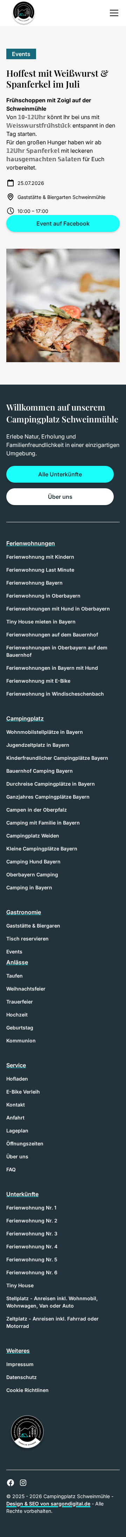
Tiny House (20, 1285)
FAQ (11, 1169)
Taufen (14, 976)
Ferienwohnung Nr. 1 (31, 1208)
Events (14, 951)
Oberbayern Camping (32, 874)
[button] (113, 13)
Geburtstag (19, 1028)
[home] (22, 13)
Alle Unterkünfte (60, 474)
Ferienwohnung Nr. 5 (31, 1259)
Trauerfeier (19, 1002)
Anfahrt (15, 1118)
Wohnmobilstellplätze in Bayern (44, 732)
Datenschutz (21, 1377)
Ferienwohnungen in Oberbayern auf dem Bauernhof (56, 651)
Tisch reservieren (27, 939)
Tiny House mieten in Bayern (41, 622)
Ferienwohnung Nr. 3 (31, 1233)
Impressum (20, 1364)
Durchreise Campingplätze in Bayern (50, 784)
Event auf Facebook (63, 223)
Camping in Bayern (29, 887)
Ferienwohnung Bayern (34, 583)
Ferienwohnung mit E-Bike (38, 681)
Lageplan (17, 1130)
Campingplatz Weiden (32, 836)
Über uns (60, 496)
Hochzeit (17, 1015)
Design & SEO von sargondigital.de (48, 1504)
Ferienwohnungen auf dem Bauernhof (52, 634)
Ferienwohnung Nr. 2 (31, 1221)
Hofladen (17, 1079)
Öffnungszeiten (24, 1143)
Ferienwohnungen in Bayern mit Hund (52, 668)
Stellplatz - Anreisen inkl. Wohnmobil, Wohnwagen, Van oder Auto (52, 1302)
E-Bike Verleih (23, 1092)
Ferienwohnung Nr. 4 (31, 1246)
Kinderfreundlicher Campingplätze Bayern (57, 758)
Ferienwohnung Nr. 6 (31, 1272)
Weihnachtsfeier (26, 989)
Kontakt (15, 1105)
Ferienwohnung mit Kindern (40, 557)
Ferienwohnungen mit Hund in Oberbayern (58, 609)
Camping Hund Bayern (33, 861)
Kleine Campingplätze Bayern (41, 849)
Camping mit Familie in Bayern (43, 823)
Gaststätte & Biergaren (33, 926)
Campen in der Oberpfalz (36, 810)
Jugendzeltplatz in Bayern (37, 745)
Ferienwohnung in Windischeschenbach (55, 694)
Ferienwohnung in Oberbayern (43, 596)
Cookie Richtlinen (27, 1390)
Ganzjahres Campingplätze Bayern (48, 797)
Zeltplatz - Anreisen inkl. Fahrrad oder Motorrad (52, 1322)
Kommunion (21, 1040)
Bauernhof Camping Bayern (39, 771)
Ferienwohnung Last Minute (40, 570)
